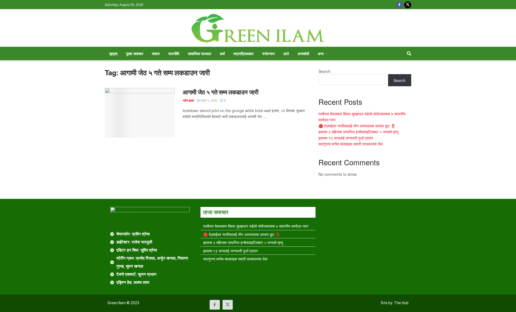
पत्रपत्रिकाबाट (243, 53)
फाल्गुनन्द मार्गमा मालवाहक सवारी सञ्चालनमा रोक (350, 143)
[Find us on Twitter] (407, 4)
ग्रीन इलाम (188, 100)
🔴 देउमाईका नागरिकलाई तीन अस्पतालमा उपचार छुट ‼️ (356, 125)
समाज (156, 53)
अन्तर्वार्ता (303, 53)
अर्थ (222, 53)
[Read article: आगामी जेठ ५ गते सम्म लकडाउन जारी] (140, 113)
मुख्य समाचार (134, 53)
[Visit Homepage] (258, 28)
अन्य (321, 53)
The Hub (401, 303)
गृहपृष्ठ (113, 53)
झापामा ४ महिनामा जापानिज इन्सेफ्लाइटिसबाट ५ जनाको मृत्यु (358, 131)
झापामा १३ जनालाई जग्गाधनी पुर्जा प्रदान (345, 138)
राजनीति (173, 53)
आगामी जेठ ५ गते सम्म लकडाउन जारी (220, 92)
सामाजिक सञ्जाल (199, 53)
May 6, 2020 (208, 100)
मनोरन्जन (268, 53)
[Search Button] (409, 53)
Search (324, 71)
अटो (286, 53)
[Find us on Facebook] (399, 4)
